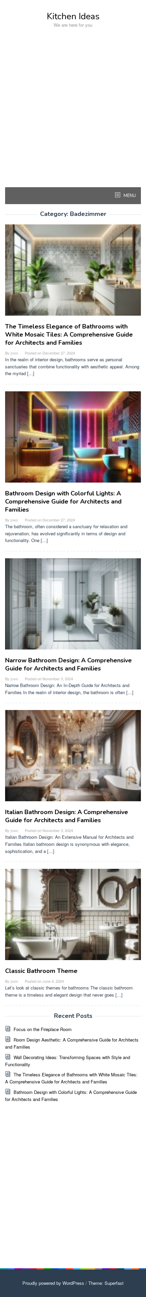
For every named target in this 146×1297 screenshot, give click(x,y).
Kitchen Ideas (73, 16)
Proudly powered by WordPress (53, 1283)
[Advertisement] (73, 114)
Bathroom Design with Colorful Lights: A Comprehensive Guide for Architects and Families (63, 501)
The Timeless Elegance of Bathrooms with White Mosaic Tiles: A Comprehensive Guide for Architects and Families (69, 334)
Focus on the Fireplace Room (43, 1029)
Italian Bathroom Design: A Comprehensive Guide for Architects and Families (66, 816)
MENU (129, 196)
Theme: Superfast (106, 1283)
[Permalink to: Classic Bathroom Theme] (73, 917)
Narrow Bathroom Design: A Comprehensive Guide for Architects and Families (68, 664)
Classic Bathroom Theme (41, 971)
